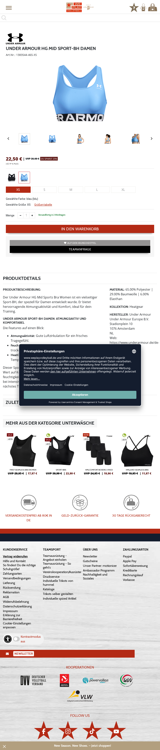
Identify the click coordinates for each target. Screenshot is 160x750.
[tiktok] (92, 730)
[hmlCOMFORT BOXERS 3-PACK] (99, 455)
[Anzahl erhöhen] (32, 215)
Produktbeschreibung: (22, 289)
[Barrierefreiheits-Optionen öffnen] (8, 639)
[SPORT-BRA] (61, 455)
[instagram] (68, 730)
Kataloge (48, 589)
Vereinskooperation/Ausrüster (62, 572)
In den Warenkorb (80, 229)
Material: (117, 289)
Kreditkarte (130, 570)
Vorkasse (129, 580)
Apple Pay (129, 561)
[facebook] (43, 730)
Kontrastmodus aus (31, 639)
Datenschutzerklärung (17, 606)
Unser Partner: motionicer (100, 566)
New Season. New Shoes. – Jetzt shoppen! (82, 745)
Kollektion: (119, 307)
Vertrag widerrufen (15, 556)
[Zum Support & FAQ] (134, 7)
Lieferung (9, 583)
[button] (9, 7)
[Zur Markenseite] (15, 39)
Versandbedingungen (17, 578)
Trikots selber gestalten (58, 594)
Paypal (127, 556)
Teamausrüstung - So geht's (57, 565)
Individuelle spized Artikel (59, 598)
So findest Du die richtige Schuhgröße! (19, 567)
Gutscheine (90, 561)
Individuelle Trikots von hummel (58, 583)
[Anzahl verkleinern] (20, 215)
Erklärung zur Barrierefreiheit (12, 617)
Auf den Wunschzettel (81, 242)
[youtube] (116, 730)
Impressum (10, 611)
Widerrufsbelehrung (16, 602)
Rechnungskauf (133, 575)
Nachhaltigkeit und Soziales (95, 576)
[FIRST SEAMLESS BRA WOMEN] (23, 455)
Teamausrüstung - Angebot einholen (55, 558)
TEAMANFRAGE (80, 249)
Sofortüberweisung (135, 566)
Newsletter (90, 556)
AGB (6, 597)
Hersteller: (119, 314)
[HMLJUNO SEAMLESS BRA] (137, 455)
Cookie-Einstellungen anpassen (17, 625)
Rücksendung (11, 587)
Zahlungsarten (12, 573)
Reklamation (11, 592)
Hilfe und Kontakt (14, 561)
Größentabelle (43, 204)
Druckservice (51, 577)
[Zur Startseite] (80, 7)
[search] (80, 18)
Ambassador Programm (99, 570)
